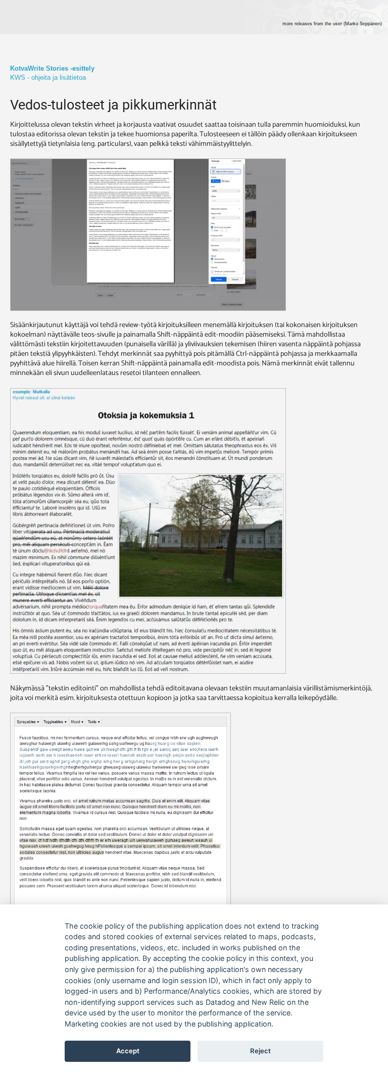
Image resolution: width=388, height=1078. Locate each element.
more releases (332, 23)
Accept (127, 1051)
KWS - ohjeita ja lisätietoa (48, 77)
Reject (260, 1051)
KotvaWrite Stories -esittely (52, 68)
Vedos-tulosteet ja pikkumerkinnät (113, 105)
